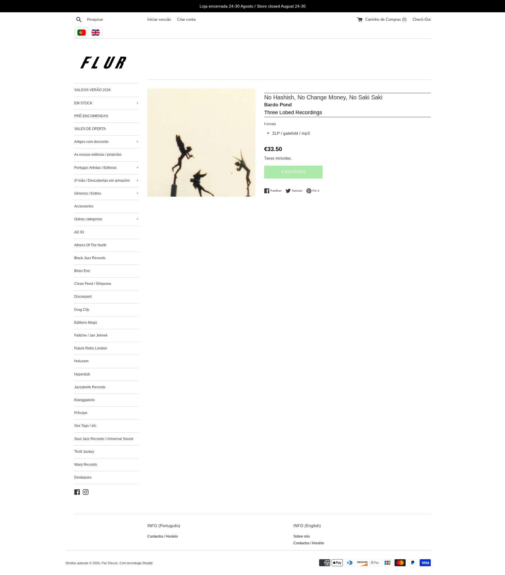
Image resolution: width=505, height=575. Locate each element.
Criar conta (186, 20)
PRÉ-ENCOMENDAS (91, 116)
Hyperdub (82, 374)
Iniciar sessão (159, 20)
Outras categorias (106, 219)
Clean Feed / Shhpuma (92, 284)
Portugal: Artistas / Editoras (106, 168)
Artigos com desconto (106, 142)
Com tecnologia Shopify (136, 563)
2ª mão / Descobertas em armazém (106, 181)
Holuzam (81, 361)
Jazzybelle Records (90, 387)
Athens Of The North (90, 245)
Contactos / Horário (162, 536)
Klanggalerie (84, 400)
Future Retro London (90, 348)
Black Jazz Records (90, 258)
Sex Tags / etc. (85, 426)
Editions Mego (85, 323)
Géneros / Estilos (106, 193)
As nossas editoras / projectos (98, 155)
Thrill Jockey (84, 452)
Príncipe (80, 413)
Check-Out (422, 20)
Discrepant (82, 297)
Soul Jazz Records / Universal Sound (103, 439)
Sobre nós (301, 536)
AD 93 (79, 232)
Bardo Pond (278, 105)
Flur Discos (109, 563)
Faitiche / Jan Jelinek (91, 335)
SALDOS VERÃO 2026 (92, 90)
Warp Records (85, 465)
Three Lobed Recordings (293, 112)
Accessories (84, 206)
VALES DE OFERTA (90, 129)
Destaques (82, 477)
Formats (270, 124)
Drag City (81, 310)
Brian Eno (82, 271)
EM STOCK (106, 103)
